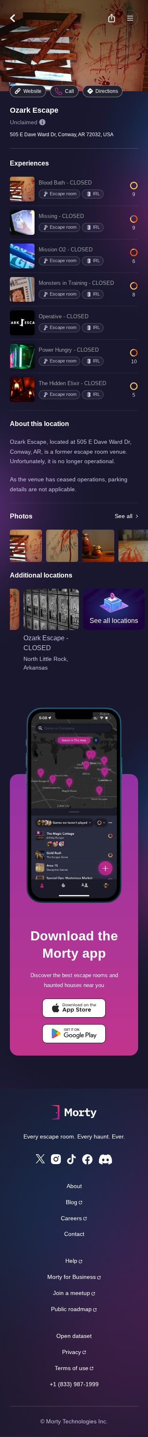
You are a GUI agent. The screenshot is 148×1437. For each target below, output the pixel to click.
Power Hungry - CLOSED (69, 350)
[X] (40, 1158)
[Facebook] (87, 1159)
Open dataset (74, 1336)
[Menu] (130, 18)
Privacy (71, 1352)
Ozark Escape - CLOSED (45, 642)
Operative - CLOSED (63, 316)
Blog (71, 1202)
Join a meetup (71, 1293)
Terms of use (71, 1368)
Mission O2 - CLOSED (65, 249)
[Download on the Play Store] (74, 1033)
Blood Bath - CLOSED (65, 183)
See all (123, 516)
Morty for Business (71, 1277)
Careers (71, 1218)
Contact (74, 1234)
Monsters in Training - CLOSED (76, 283)
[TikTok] (71, 1159)
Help (71, 1260)
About (74, 1186)
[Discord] (105, 1159)
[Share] (111, 18)
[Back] (16, 18)
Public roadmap (71, 1309)
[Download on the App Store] (74, 1008)
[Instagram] (56, 1159)
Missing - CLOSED (61, 216)
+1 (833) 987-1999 (74, 1384)
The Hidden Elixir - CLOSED (72, 383)
